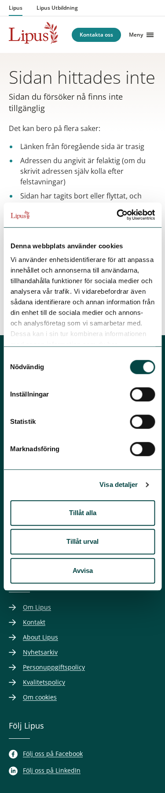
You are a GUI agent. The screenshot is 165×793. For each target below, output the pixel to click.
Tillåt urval (82, 541)
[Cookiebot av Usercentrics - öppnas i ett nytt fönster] (117, 215)
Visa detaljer (118, 484)
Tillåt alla (82, 512)
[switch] (142, 394)
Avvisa (83, 570)
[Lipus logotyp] (33, 33)
